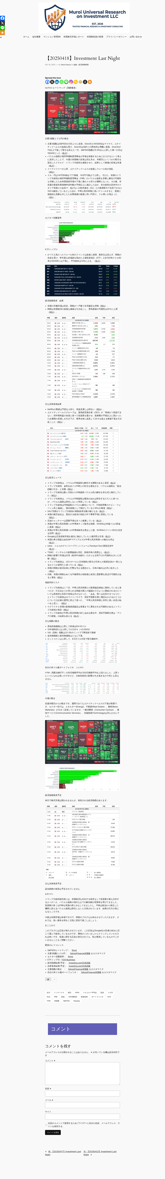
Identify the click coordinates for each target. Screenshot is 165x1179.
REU (52, 172)
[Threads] (85, 82)
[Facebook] (47, 82)
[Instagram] (71, 82)
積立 (69, 992)
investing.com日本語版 (79, 963)
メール (49, 1100)
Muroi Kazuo (66, 65)
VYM (48, 1001)
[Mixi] (80, 82)
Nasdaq (77, 1001)
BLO (65, 153)
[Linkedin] (57, 82)
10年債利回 (72, 997)
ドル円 (110, 992)
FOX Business (68, 960)
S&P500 (66, 1001)
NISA (77, 992)
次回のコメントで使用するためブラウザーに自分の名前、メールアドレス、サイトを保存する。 (84, 1125)
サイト (48, 1111)
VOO (109, 997)
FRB (55, 997)
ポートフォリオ (97, 997)
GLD (48, 992)
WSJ (54, 495)
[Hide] (1, 37)
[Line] (66, 82)
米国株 (56, 1001)
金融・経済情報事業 (81, 65)
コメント (50, 1060)
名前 (48, 1088)
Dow (48, 997)
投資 (102, 992)
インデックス (59, 992)
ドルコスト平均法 (90, 992)
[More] (90, 82)
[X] (52, 82)
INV (51, 197)
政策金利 (84, 997)
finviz (74, 950)
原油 (63, 997)
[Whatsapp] (61, 82)
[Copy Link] (76, 82)
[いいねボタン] (48, 979)
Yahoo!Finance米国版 (80, 953)
